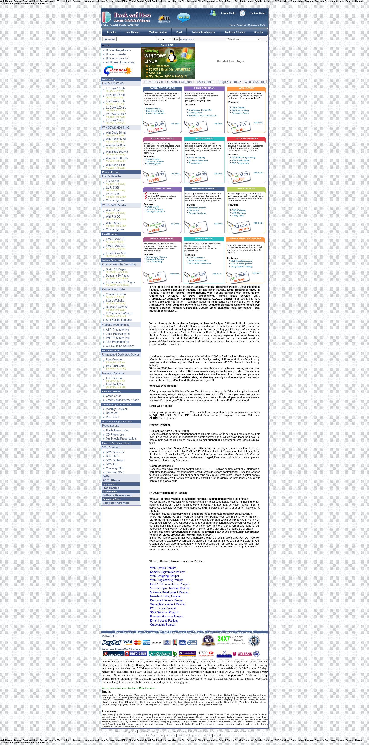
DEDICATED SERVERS (162, 238)
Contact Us (128, 632)
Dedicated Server (111, 350)
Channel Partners (235, 632)
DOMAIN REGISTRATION (162, 88)
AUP (160, 632)
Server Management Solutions (117, 404)
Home (232, 25)
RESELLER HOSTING (162, 138)
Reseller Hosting (110, 172)
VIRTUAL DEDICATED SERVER (245, 238)
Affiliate (197, 632)
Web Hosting (108, 79)
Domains (111, 32)
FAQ (263, 25)
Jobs (188, 632)
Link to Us (219, 632)
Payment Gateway (111, 391)
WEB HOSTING (246, 88)
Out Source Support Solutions (117, 421)
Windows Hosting (158, 32)
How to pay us (109, 484)
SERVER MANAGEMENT (204, 188)
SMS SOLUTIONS (247, 188)
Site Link (207, 632)
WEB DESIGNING (204, 138)
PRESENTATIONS (203, 238)
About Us (241, 25)
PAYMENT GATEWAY (162, 188)
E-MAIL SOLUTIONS (204, 88)
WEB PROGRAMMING (247, 138)
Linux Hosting (132, 32)
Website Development (203, 32)
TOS (166, 632)
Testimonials (109, 491)
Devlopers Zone (111, 499)
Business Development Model (116, 443)
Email (179, 32)
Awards (250, 632)
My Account (253, 25)
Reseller (258, 32)
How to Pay (142, 632)
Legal (152, 632)
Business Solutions (235, 32)
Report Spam (177, 632)
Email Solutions (110, 234)
